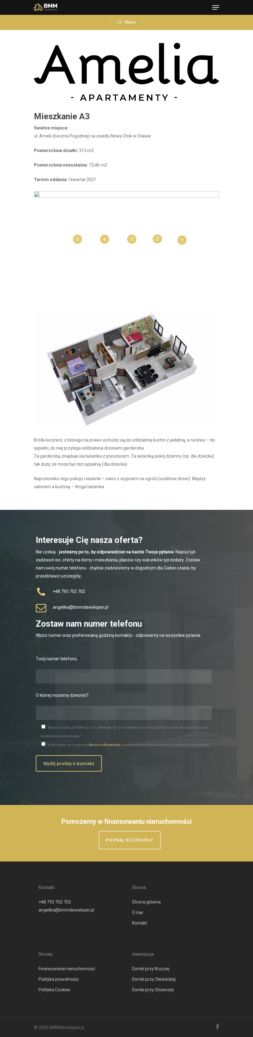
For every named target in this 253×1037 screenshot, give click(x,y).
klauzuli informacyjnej (104, 745)
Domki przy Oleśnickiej (154, 979)
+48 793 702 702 (55, 901)
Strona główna (146, 901)
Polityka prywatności (59, 979)
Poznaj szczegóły (130, 840)
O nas (137, 912)
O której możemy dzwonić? (62, 695)
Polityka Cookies (54, 989)
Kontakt (139, 923)
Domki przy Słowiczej (153, 989)
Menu (130, 22)
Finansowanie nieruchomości (67, 968)
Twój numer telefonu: (57, 658)
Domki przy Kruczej (150, 968)
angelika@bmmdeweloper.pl (66, 910)
